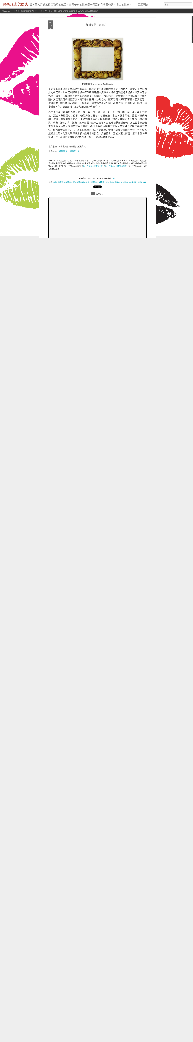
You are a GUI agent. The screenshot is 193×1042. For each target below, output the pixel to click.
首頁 (17, 10)
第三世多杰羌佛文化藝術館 (116, 166)
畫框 (55, 182)
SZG (114, 178)
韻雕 (145, 182)
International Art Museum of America (36, 10)
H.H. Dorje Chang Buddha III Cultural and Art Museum (75, 10)
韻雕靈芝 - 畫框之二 (97, 25)
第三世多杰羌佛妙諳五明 (93, 166)
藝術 (140, 182)
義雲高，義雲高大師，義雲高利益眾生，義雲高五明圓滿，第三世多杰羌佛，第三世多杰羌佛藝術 (97, 182)
